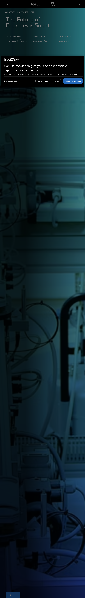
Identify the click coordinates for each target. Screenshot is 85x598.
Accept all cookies (73, 81)
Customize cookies (12, 81)
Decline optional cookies (48, 81)
